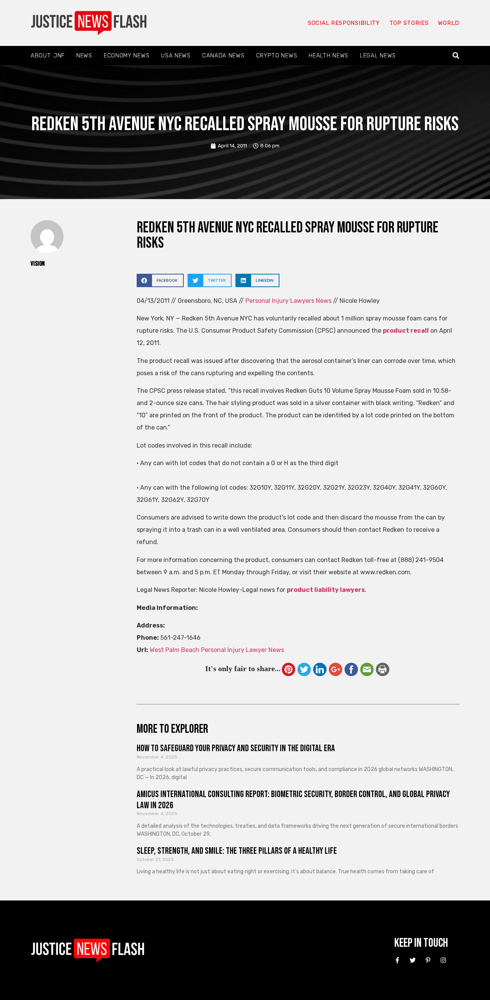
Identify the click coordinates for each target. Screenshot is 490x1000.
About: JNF (48, 55)
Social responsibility (344, 23)
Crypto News (276, 55)
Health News (328, 55)
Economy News (126, 55)
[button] (456, 55)
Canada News (223, 55)
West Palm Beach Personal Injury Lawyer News (217, 650)
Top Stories (409, 23)
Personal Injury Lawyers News (288, 300)
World (448, 23)
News (84, 55)
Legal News (378, 55)
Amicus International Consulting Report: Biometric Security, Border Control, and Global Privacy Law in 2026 (293, 800)
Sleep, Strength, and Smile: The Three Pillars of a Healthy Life (237, 850)
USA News (176, 55)
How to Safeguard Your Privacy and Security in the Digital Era (236, 748)
